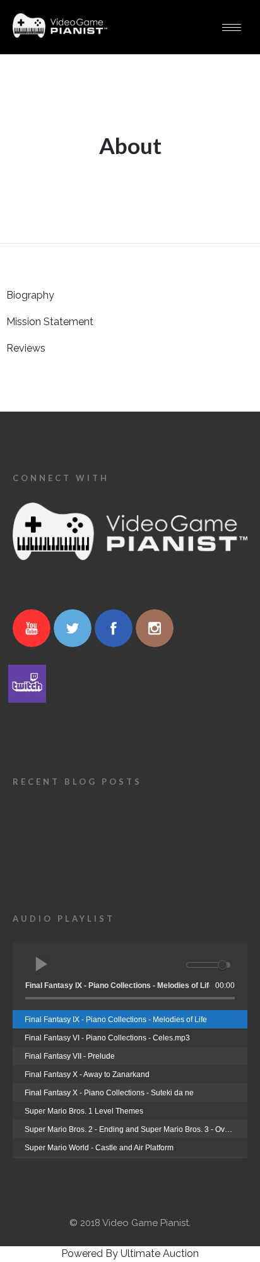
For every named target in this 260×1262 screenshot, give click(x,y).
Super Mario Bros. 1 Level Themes (84, 1111)
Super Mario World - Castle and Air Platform (99, 1147)
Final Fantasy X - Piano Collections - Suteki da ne (109, 1092)
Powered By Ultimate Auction (130, 1253)
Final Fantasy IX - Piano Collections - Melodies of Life (116, 1019)
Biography (30, 295)
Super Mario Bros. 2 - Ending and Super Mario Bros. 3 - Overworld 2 (136, 1129)
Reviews (25, 348)
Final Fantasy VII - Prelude (70, 1056)
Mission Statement (49, 322)
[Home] (60, 35)
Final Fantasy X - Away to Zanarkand (87, 1074)
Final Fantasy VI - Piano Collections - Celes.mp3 (107, 1037)
